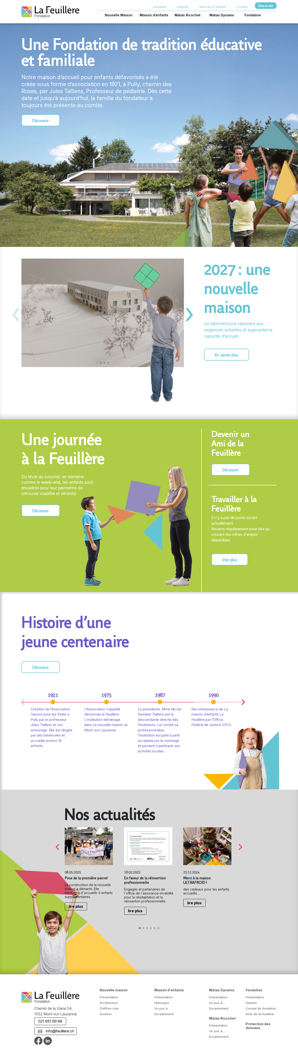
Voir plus (229, 559)
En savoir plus (226, 354)
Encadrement (164, 1014)
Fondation (252, 15)
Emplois (182, 7)
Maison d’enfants (154, 15)
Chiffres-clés (109, 1008)
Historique (161, 1003)
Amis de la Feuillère (212, 7)
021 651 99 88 (50, 1021)
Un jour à (161, 1008)
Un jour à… (217, 1003)
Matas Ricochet (187, 15)
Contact (242, 7)
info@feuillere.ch (58, 1031)
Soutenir (106, 1014)
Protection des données (258, 1026)
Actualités (159, 7)
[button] (189, 314)
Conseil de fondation (261, 1008)
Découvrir (40, 120)
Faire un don (265, 5)
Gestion (251, 1003)
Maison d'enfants (169, 990)
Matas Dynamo (222, 15)
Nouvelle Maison (118, 15)
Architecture (109, 1003)
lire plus (76, 906)
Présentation (109, 997)
